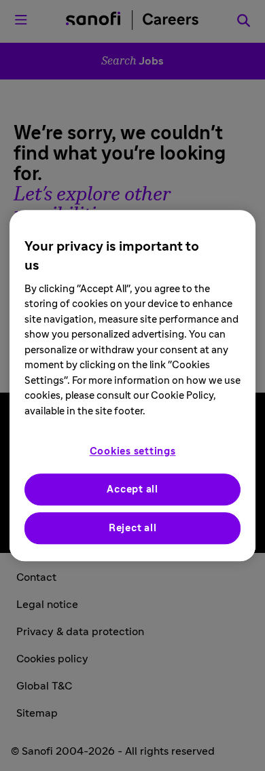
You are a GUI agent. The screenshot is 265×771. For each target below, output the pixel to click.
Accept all (132, 489)
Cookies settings (133, 451)
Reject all (133, 528)
